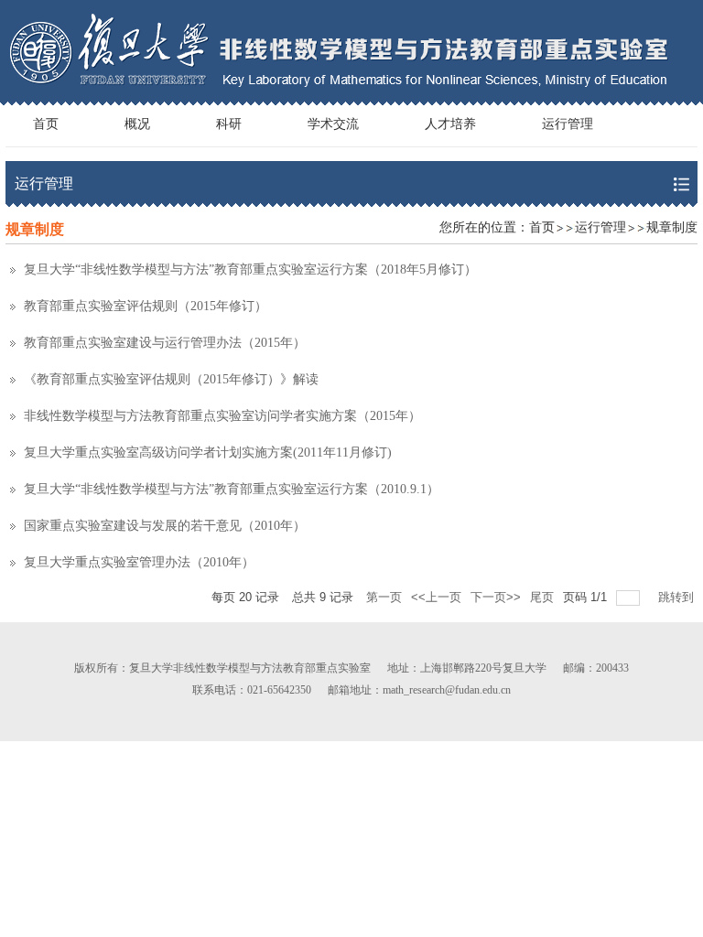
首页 (46, 124)
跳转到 (678, 597)
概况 (137, 124)
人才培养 (450, 124)
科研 (229, 124)
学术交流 (333, 124)
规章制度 (672, 227)
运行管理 (567, 124)
